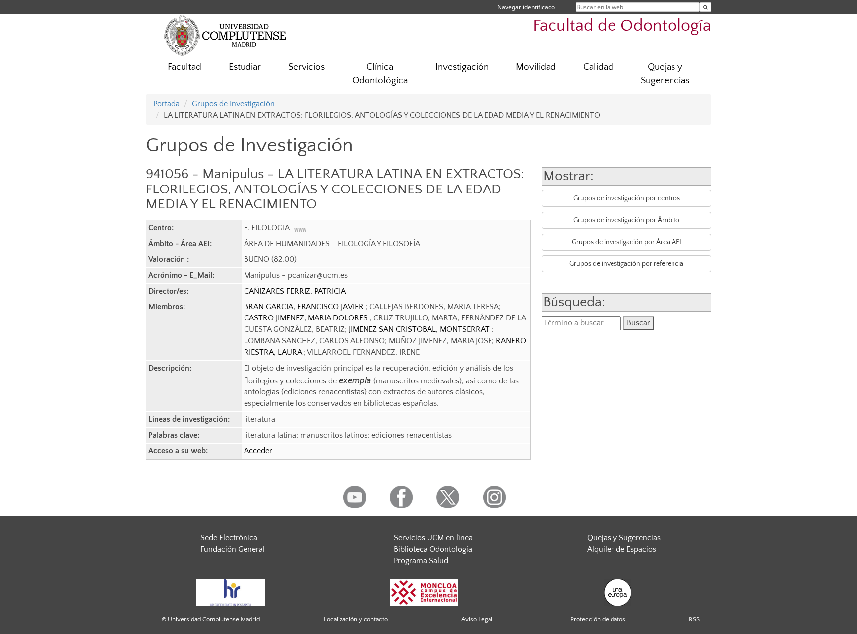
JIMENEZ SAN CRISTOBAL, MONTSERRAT (420, 329)
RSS (694, 619)
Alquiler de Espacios (621, 549)
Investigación (462, 67)
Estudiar (245, 67)
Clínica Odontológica (380, 74)
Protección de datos (597, 619)
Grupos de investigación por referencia (626, 264)
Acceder (258, 450)
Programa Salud (421, 560)
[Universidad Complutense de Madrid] (225, 34)
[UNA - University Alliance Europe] (617, 592)
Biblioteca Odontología (433, 549)
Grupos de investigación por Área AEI (626, 242)
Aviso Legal (476, 619)
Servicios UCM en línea (433, 537)
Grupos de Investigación (233, 103)
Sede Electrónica (228, 537)
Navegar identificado (526, 7)
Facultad (184, 67)
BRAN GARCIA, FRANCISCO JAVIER (305, 306)
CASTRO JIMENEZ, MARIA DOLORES (306, 318)
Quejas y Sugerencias (665, 74)
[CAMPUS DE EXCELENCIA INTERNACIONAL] (424, 592)
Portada (166, 103)
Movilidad (536, 67)
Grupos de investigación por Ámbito (626, 220)
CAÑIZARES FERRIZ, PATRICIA (295, 291)
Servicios (306, 67)
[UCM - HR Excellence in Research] (230, 592)
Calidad (598, 67)
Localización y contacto (356, 619)
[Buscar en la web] (705, 7)
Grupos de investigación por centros (626, 198)
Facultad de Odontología (622, 26)
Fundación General (232, 549)
